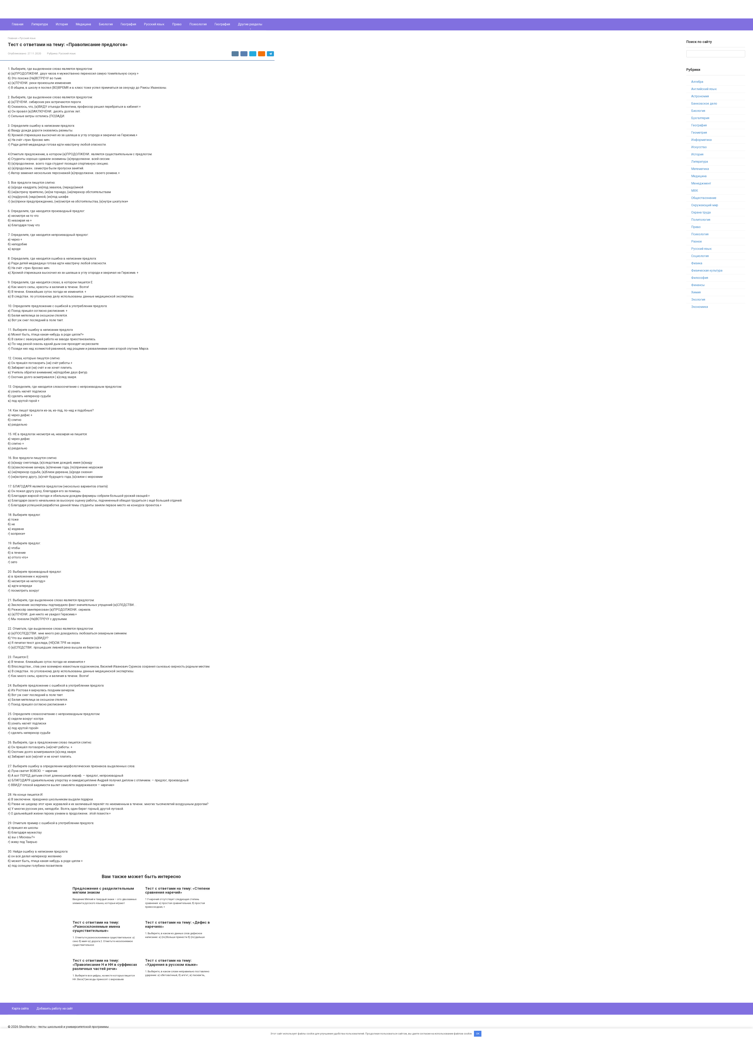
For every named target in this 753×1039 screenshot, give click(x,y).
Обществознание (703, 198)
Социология (700, 256)
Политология (700, 220)
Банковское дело (704, 103)
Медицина (83, 24)
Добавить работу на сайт (54, 1008)
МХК (694, 190)
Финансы (698, 285)
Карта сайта (20, 1008)
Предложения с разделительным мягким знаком (103, 890)
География (128, 24)
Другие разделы (250, 24)
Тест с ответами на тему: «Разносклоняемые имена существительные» (96, 926)
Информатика (701, 140)
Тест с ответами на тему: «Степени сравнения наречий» (177, 890)
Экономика (699, 307)
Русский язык (154, 24)
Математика (700, 169)
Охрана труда (701, 212)
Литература (39, 24)
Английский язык (704, 89)
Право (177, 24)
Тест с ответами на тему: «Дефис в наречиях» (177, 924)
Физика (696, 263)
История (62, 24)
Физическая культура (706, 270)
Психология (198, 24)
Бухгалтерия (700, 118)
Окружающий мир (704, 205)
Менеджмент (701, 183)
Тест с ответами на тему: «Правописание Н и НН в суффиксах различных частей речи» (105, 964)
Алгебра (697, 82)
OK (477, 1033)
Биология (106, 24)
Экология (698, 299)
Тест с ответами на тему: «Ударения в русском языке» (171, 962)
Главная (17, 24)
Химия (696, 292)
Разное (696, 241)
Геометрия (699, 132)
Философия (699, 278)
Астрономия (700, 96)
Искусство (699, 147)
